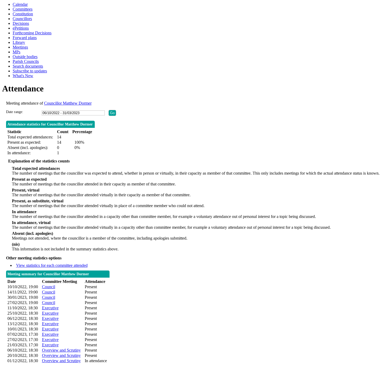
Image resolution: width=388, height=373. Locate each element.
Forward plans (25, 37)
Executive (50, 308)
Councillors (22, 18)
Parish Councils (26, 61)
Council (48, 287)
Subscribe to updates (30, 71)
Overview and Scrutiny (61, 350)
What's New (23, 75)
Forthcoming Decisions (32, 33)
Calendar (20, 4)
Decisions (21, 23)
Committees (22, 9)
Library (19, 42)
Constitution (23, 14)
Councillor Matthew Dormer (68, 103)
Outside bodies (25, 56)
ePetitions (21, 28)
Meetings (20, 47)
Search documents (28, 66)
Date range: (14, 112)
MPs (16, 52)
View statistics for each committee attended (52, 265)
